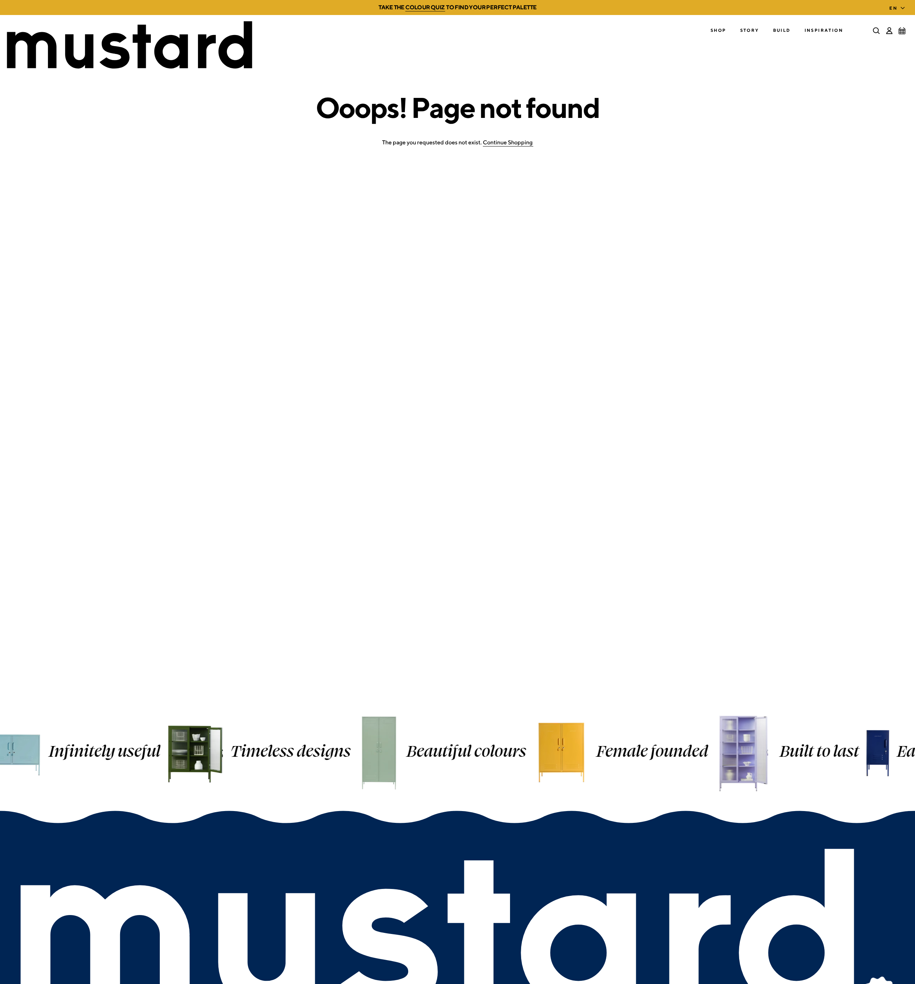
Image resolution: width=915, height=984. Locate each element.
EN (893, 8)
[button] (718, 30)
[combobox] (898, 6)
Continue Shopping (508, 142)
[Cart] (902, 30)
